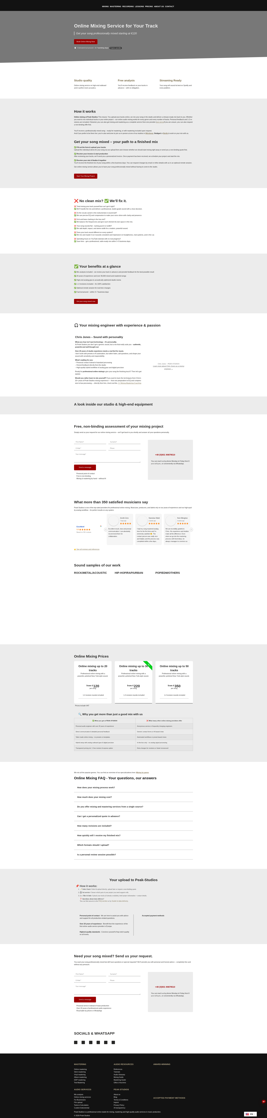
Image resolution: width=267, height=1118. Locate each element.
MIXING (105, 6)
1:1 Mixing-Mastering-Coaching (129, 383)
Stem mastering (80, 1072)
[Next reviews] (191, 529)
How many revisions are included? (94, 826)
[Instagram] (83, 1042)
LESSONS (139, 6)
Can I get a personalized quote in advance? (98, 816)
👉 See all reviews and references (86, 549)
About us (117, 1094)
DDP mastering (79, 1080)
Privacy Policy (119, 1105)
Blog (115, 1097)
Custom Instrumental (81, 1108)
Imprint (116, 1102)
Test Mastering (79, 1083)
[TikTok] (98, 1042)
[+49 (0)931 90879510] (152, 454)
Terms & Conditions (121, 1100)
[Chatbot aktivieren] (263, 1101)
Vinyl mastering (80, 1074)
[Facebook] (75, 1042)
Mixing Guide (118, 1077)
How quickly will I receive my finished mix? (98, 835)
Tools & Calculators (81, 1105)
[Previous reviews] (106, 529)
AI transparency (119, 1108)
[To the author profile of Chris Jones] (169, 361)
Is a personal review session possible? (96, 854)
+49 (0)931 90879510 (165, 455)
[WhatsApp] (113, 1042)
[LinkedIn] (105, 1042)
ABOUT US (159, 6)
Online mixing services (82, 1097)
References (118, 1069)
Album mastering (80, 1077)
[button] (133, 787)
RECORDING (128, 6)
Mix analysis (78, 1094)
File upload (78, 1102)
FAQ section (103, 901)
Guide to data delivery (120, 901)
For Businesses (80, 1100)
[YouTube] (90, 1042)
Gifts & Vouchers (120, 1083)
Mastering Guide (120, 1080)
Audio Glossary (119, 1074)
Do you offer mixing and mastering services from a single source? (110, 807)
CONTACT (169, 6)
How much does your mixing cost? (94, 797)
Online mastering (80, 1069)
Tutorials (117, 1072)
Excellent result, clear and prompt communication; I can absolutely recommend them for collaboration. (119, 532)
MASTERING (115, 6)
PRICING (149, 6)
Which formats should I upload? (93, 845)
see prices (160, 122)
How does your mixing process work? (96, 787)
